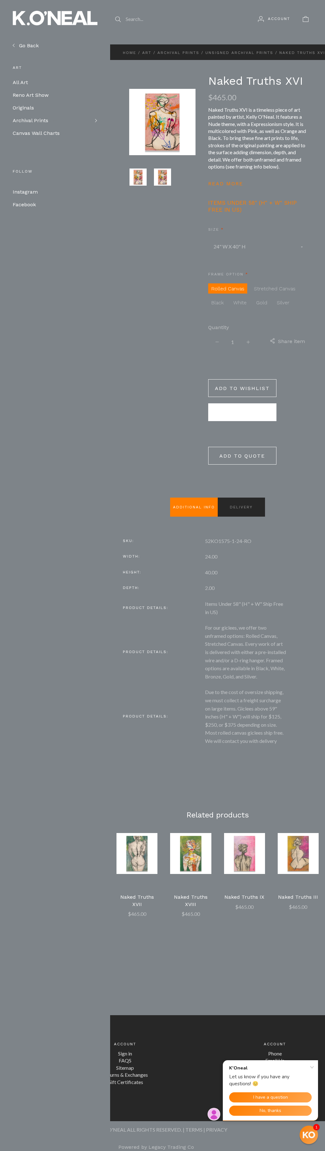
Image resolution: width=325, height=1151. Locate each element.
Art (146, 52)
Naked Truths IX (244, 897)
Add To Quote (242, 456)
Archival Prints (35, 120)
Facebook (24, 205)
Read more (225, 184)
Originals (25, 108)
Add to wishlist (242, 388)
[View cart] (305, 18)
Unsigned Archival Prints (239, 52)
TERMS (193, 1130)
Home (129, 52)
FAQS (125, 1060)
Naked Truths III (298, 897)
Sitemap (125, 1068)
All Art (25, 82)
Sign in (125, 1053)
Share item (291, 341)
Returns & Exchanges (125, 1075)
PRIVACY (216, 1130)
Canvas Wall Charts (39, 133)
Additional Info (194, 507)
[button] (309, 1135)
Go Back (28, 46)
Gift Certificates (125, 1082)
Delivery (241, 507)
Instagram (25, 192)
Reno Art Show (33, 95)
